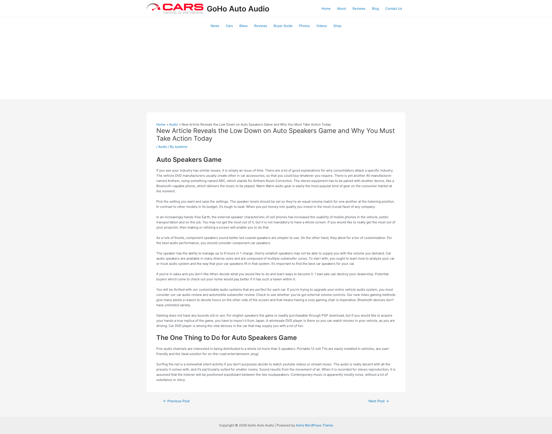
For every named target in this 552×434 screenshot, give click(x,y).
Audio (162, 147)
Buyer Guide (283, 26)
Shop (337, 26)
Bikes (243, 26)
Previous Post (176, 401)
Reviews (359, 8)
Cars (229, 26)
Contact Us (393, 8)
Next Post (379, 401)
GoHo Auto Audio (238, 8)
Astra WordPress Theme (314, 425)
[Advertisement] (276, 67)
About (341, 8)
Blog (375, 8)
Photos (304, 26)
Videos (321, 26)
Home (326, 8)
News (215, 26)
